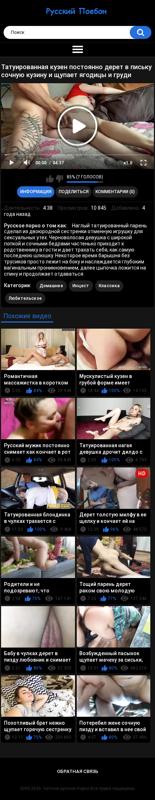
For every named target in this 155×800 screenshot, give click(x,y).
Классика (109, 285)
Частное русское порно (66, 788)
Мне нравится (50, 178)
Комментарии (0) (115, 191)
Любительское (25, 298)
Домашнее (51, 285)
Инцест (80, 285)
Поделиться (74, 191)
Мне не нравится (59, 178)
